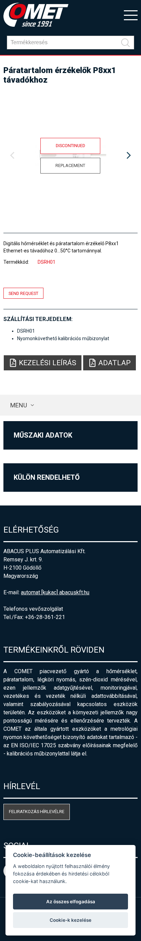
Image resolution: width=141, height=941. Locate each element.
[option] (70, 156)
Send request (23, 293)
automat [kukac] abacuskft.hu (55, 592)
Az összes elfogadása (70, 901)
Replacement (70, 165)
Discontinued (70, 145)
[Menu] (131, 14)
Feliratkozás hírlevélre (36, 811)
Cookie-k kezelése (70, 920)
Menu (18, 405)
